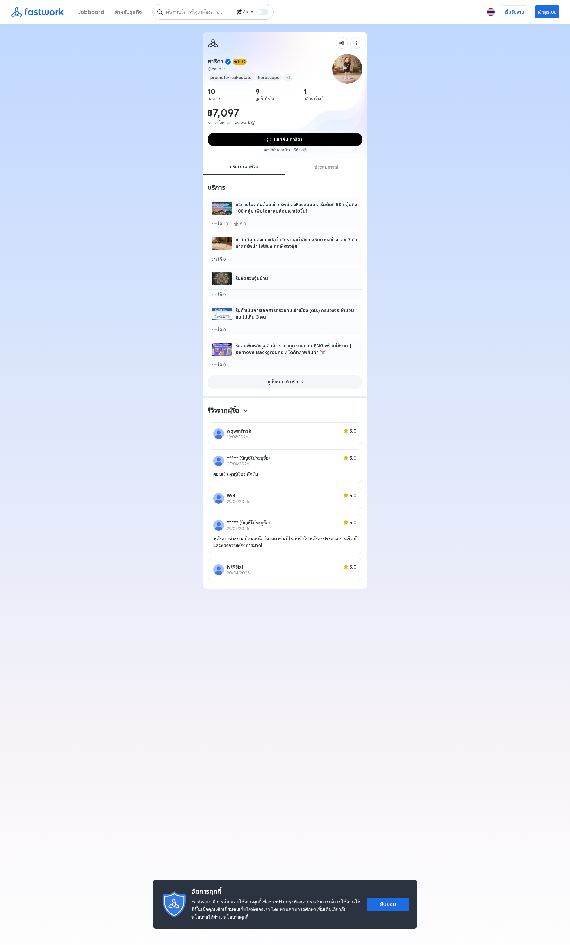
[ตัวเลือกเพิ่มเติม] (356, 43)
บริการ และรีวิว (244, 167)
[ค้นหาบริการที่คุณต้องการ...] (160, 12)
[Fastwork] (213, 43)
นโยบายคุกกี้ (235, 917)
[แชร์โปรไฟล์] (342, 43)
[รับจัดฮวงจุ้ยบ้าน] (285, 283)
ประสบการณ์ (326, 167)
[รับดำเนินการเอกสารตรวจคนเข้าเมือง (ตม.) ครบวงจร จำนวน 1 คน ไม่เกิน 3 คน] (285, 319)
